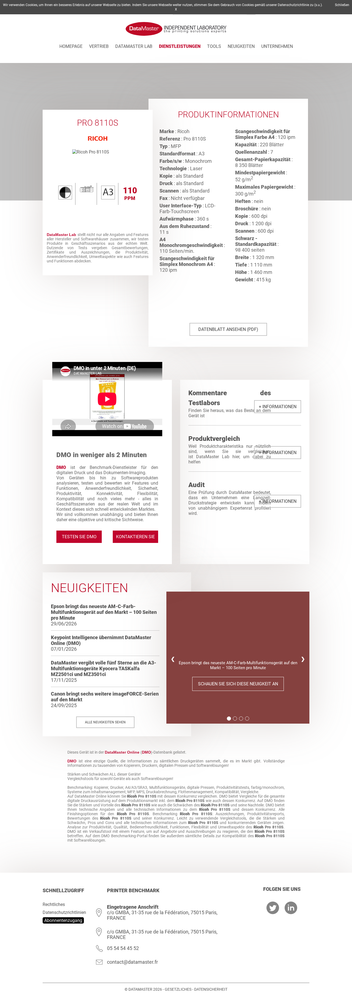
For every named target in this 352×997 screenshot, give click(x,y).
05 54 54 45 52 (123, 948)
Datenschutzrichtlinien (64, 912)
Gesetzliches (178, 989)
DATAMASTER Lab (133, 46)
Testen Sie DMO (79, 536)
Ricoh (132, 796)
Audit (196, 485)
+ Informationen (277, 406)
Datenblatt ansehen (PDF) (228, 329)
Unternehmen (277, 46)
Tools (214, 46)
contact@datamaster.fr (132, 962)
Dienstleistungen (179, 46)
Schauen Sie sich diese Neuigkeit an (238, 683)
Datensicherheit (210, 989)
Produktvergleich (214, 439)
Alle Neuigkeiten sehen (105, 722)
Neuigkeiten (241, 46)
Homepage (70, 46)
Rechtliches (54, 904)
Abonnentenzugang (63, 920)
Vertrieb (99, 46)
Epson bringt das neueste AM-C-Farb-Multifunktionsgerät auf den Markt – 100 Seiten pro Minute (104, 612)
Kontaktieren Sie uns (135, 538)
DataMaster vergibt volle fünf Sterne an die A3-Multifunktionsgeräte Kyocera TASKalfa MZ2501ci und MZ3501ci (103, 668)
